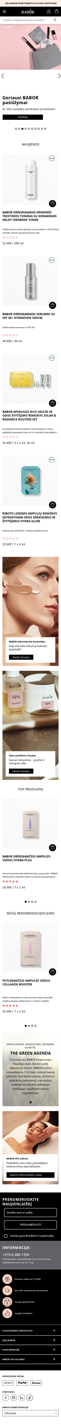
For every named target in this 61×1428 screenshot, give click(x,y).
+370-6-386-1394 (15, 1254)
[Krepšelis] (57, 11)
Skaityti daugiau (21, 657)
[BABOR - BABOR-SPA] (28, 11)
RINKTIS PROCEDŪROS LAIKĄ (26, 1175)
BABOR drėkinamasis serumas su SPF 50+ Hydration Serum (28, 316)
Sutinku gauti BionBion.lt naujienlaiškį (32, 1235)
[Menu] (4, 11)
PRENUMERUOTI (30, 1224)
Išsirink (23, 117)
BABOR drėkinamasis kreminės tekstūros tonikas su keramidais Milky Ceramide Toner (29, 216)
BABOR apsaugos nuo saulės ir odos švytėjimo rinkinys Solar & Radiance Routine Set (29, 415)
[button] (16, 129)
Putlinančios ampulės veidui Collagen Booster (26, 982)
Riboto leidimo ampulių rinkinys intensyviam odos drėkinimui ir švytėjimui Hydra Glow (29, 517)
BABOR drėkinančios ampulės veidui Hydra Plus (26, 858)
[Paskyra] (49, 11)
